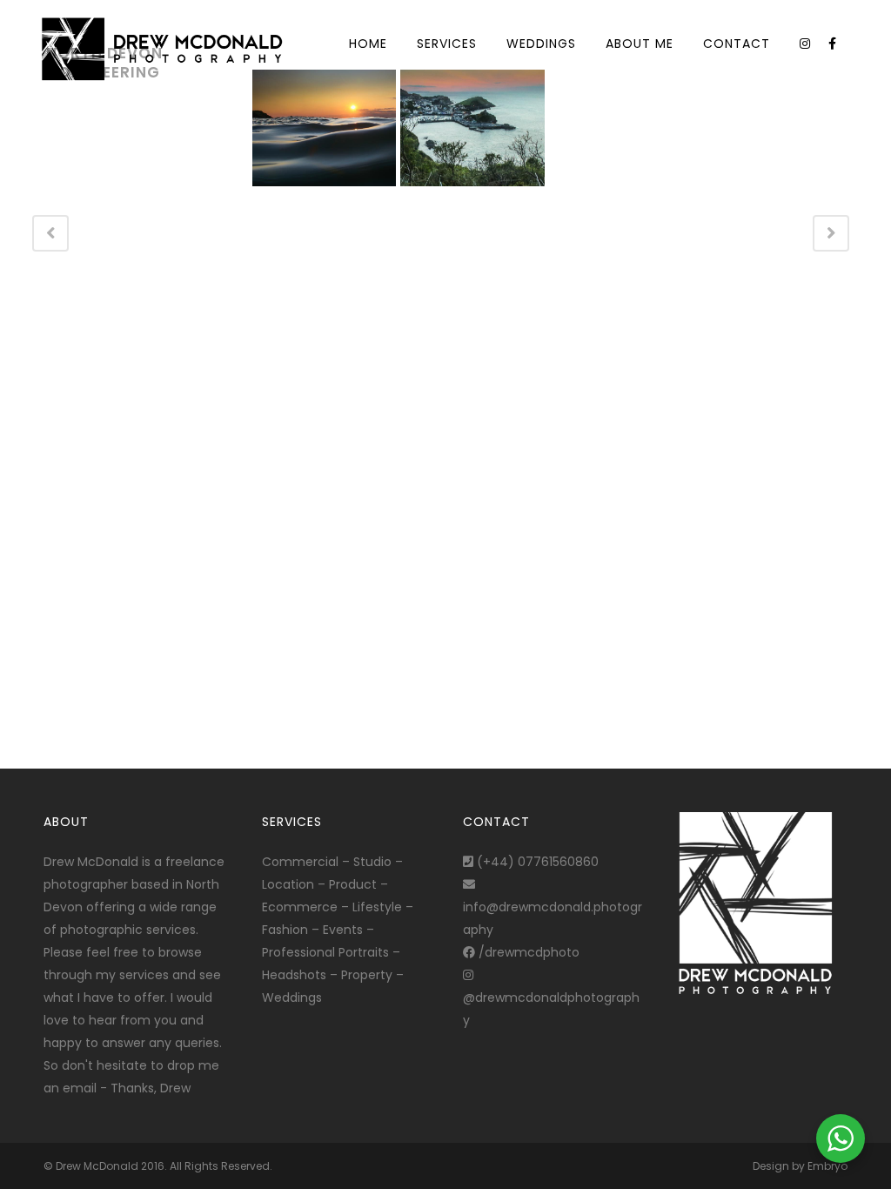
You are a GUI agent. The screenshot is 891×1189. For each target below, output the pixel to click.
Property (366, 975)
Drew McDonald (97, 1166)
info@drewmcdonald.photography (552, 918)
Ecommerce (300, 907)
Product (353, 884)
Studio (372, 861)
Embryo (827, 1166)
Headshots (294, 975)
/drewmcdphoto (527, 952)
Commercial (300, 861)
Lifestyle (377, 907)
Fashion (285, 929)
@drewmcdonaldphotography (551, 1009)
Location (288, 884)
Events (343, 929)
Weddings (292, 997)
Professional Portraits (325, 952)
